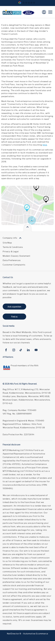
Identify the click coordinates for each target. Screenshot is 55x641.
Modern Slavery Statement (16, 255)
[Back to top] (27, 228)
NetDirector (13, 633)
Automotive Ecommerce (35, 633)
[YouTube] (36, 350)
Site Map (7, 242)
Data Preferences (12, 260)
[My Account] (44, 12)
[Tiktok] (21, 350)
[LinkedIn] (28, 350)
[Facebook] (6, 350)
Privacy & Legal (11, 251)
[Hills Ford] (12, 12)
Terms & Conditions (13, 247)
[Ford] (28, 13)
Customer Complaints (14, 264)
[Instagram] (14, 350)
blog (45, 144)
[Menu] (50, 12)
